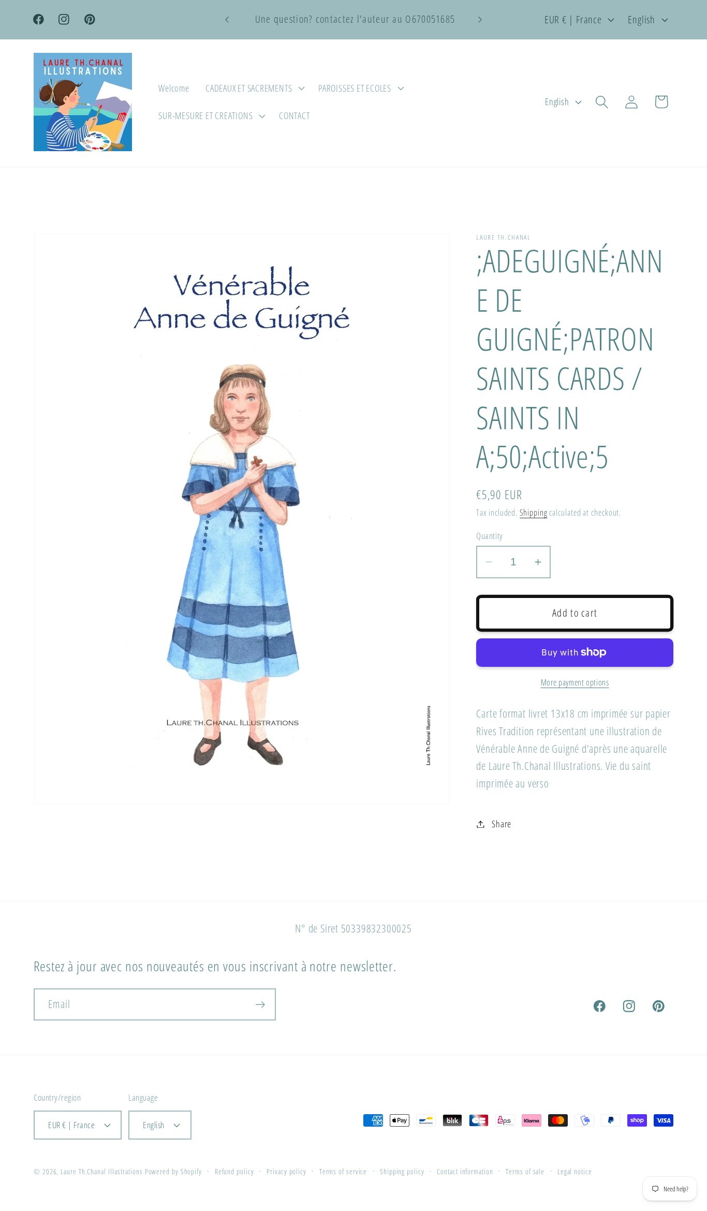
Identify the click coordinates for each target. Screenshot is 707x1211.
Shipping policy (402, 1171)
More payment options (575, 682)
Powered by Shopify (173, 1171)
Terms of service (343, 1171)
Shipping (533, 512)
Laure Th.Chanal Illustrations (101, 1171)
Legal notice (574, 1171)
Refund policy (234, 1171)
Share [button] (501, 824)
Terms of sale (525, 1171)
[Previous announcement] (226, 19)
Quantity (489, 536)
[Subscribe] (260, 1004)
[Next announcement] (480, 19)
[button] (253, 88)
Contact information (465, 1171)
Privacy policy (286, 1171)
